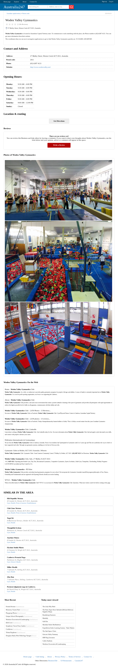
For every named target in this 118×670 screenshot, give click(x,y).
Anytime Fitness (13, 538)
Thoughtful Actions (14, 528)
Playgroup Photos (16, 613)
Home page (7, 2)
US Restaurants (66, 661)
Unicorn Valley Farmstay (50, 634)
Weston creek (25, 13)
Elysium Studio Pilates (15, 547)
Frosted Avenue (15, 606)
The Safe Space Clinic (49, 631)
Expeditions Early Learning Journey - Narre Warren (58, 628)
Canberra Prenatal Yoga (16, 557)
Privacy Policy (60, 657)
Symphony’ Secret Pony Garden (20, 626)
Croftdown (13, 629)
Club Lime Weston (14, 508)
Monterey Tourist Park (17, 610)
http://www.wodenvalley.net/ (40, 67)
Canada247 (79, 661)
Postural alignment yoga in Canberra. (21, 587)
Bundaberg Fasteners (49, 615)
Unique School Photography (19, 616)
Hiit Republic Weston (15, 498)
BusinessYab (52, 661)
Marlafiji (45, 618)
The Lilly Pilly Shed (49, 606)
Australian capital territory (14, 13)
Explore (16, 2)
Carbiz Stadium (47, 641)
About (24, 2)
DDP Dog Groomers (49, 637)
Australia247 (14, 7)
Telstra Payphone (15, 632)
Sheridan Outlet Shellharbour (52, 625)
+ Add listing (39, 657)
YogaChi (10, 518)
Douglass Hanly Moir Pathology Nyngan (21, 636)
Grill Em (45, 621)
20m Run (10, 577)
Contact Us (33, 2)
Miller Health (12, 567)
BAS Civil (13, 623)
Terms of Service (75, 657)
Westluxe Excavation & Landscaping (22, 619)
